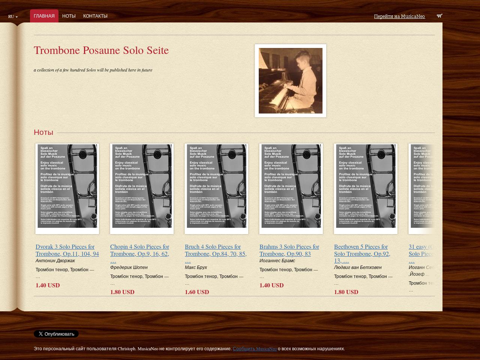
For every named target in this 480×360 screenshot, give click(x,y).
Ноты (69, 16)
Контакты (95, 16)
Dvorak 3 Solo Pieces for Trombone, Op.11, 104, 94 (67, 249)
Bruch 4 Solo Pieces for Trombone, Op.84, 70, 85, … (216, 253)
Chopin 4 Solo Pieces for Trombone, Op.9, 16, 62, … (139, 253)
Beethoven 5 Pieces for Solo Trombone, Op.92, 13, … (362, 253)
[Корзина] (439, 16)
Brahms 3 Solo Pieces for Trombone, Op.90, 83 (289, 249)
